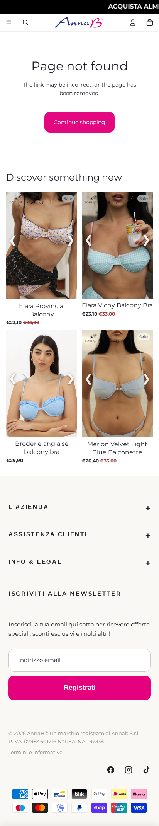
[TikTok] (146, 770)
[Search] (25, 22)
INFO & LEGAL (35, 561)
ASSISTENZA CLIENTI (48, 534)
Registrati (80, 687)
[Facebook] (111, 770)
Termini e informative (35, 752)
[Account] (132, 22)
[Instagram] (128, 770)
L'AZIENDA (28, 506)
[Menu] (9, 22)
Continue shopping (79, 122)
